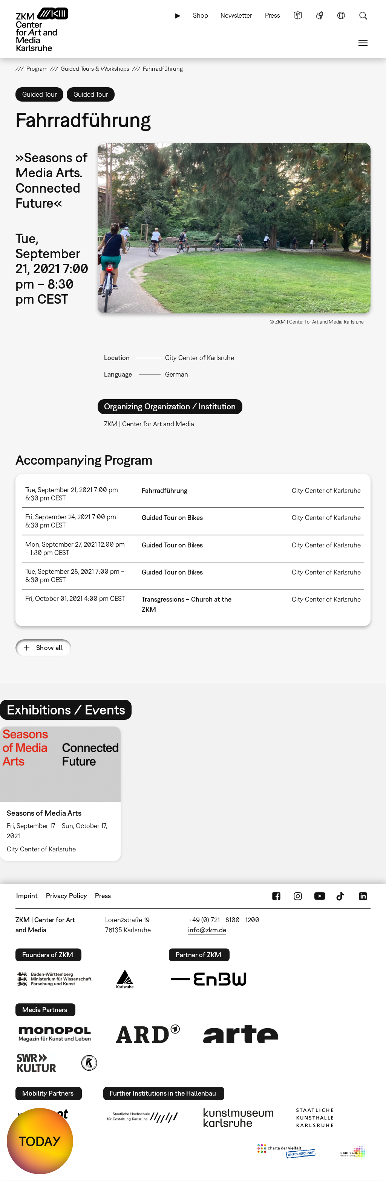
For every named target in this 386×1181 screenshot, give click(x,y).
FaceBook (276, 895)
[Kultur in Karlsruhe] (88, 1062)
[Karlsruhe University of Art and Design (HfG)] (142, 1117)
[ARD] (148, 1033)
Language (341, 15)
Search (363, 15)
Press (272, 15)
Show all (49, 648)
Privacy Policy (66, 896)
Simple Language (297, 15)
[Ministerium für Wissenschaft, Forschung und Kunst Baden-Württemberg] (54, 979)
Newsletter (236, 15)
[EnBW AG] (208, 979)
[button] (234, 228)
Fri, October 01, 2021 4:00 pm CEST (75, 598)
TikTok (341, 895)
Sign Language (319, 15)
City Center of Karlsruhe (199, 358)
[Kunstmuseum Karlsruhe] (238, 1117)
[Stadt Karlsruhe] (125, 979)
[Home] (49, 29)
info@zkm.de (207, 930)
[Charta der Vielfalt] (286, 1152)
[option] (63, 794)
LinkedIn (363, 895)
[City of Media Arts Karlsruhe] (354, 1152)
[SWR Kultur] (36, 1062)
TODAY (40, 1141)
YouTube (319, 895)
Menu (363, 43)
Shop (200, 15)
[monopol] (54, 1034)
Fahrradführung (164, 490)
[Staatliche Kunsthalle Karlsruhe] (314, 1117)
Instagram (297, 895)
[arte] (241, 1034)
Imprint (27, 896)
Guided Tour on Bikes (172, 517)
